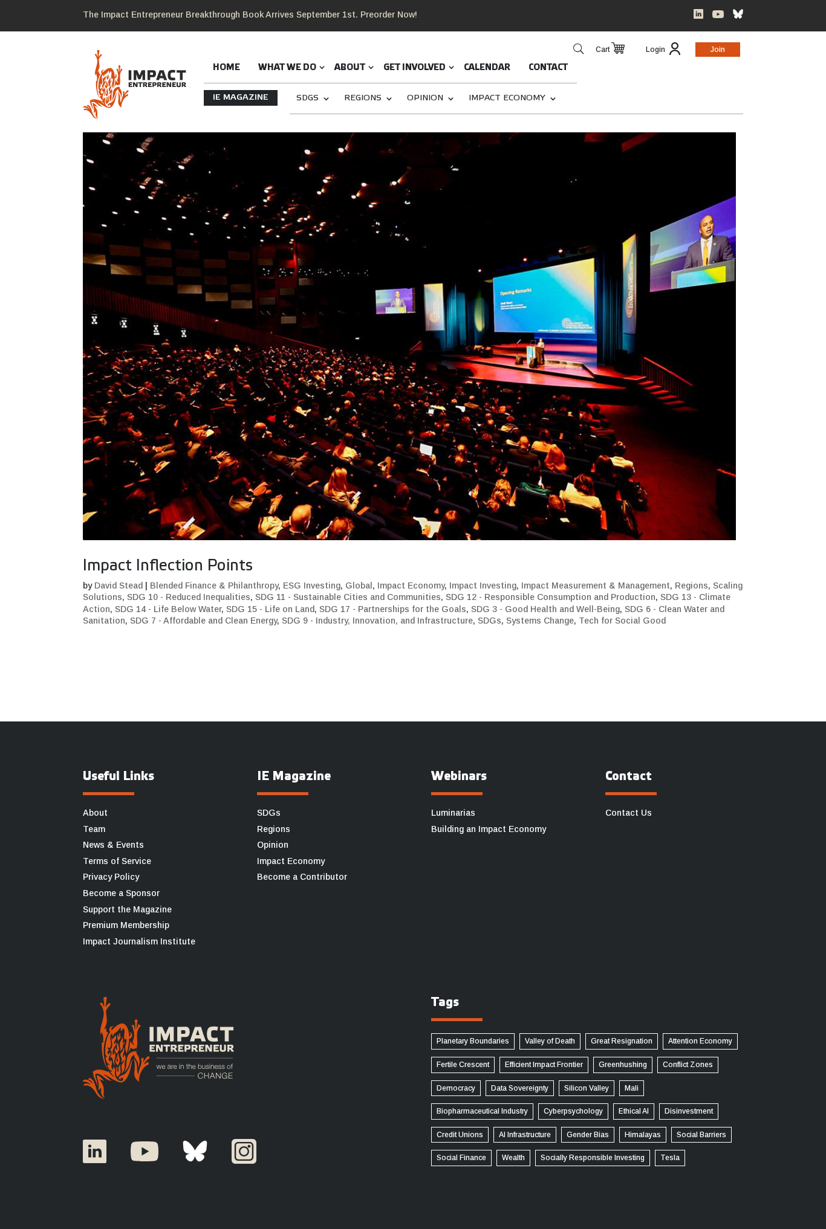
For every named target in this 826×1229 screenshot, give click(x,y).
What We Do (287, 68)
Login (655, 49)
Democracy (456, 1088)
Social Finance (461, 1157)
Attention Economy (700, 1041)
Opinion (425, 98)
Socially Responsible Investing (593, 1157)
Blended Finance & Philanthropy (214, 585)
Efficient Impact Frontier (544, 1064)
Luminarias (453, 813)
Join (718, 49)
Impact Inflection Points (168, 566)
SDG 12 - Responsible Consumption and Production (550, 597)
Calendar (487, 68)
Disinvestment (689, 1111)
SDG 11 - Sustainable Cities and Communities (348, 597)
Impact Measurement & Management (595, 585)
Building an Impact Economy (488, 829)
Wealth (513, 1157)
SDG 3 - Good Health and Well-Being (545, 609)
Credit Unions (460, 1135)
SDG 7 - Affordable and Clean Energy (203, 620)
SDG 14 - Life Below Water (168, 609)
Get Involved (414, 68)
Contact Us (628, 813)
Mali (632, 1088)
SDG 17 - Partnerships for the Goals (392, 609)
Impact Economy (507, 98)
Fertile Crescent (463, 1064)
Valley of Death (550, 1041)
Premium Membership (126, 925)
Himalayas (643, 1135)
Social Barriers (701, 1135)
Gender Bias (588, 1135)
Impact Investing (482, 585)
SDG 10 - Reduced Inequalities (188, 597)
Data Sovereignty (519, 1088)
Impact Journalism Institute (139, 941)
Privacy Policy (111, 877)
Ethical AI (634, 1111)
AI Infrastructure (525, 1135)
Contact (548, 68)
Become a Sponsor (121, 893)
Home (226, 68)
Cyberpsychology (573, 1111)
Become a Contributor (302, 877)
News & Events (113, 845)
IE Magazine (240, 98)
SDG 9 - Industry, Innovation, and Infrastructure (377, 620)
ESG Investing (311, 585)
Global (358, 585)
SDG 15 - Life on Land (270, 609)
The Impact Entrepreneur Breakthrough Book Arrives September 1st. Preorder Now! (250, 14)
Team (94, 829)
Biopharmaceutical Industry (482, 1111)
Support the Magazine (127, 909)
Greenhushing (623, 1064)
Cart (603, 49)
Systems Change (540, 620)
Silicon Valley (586, 1088)
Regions (363, 98)
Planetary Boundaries (473, 1041)
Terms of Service (117, 861)
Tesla (670, 1157)
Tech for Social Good (622, 620)
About (349, 68)
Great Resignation (621, 1041)
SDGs (307, 98)
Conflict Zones (688, 1064)
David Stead (118, 585)
